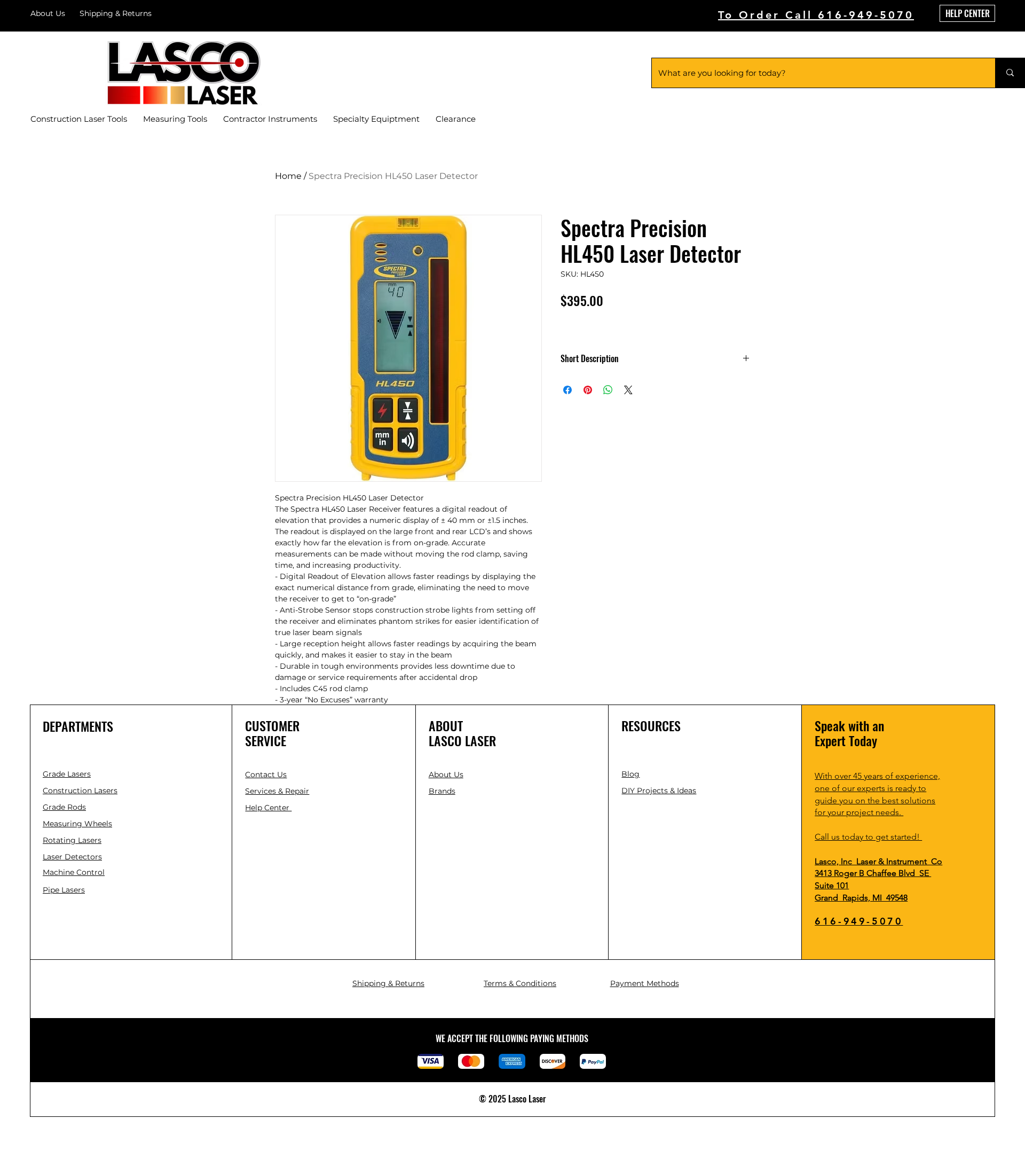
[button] (266, 774)
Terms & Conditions (520, 983)
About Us (47, 13)
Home (288, 176)
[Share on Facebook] (567, 390)
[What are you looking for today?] (1009, 73)
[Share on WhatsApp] (608, 390)
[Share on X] (628, 390)
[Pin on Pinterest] (587, 390)
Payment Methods (644, 983)
